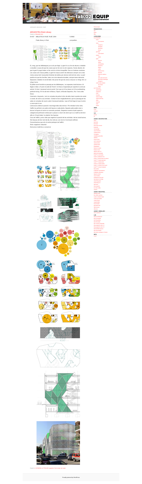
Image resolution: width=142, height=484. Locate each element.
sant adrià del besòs (102, 77)
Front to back (57, 468)
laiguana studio (97, 174)
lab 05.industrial (97, 218)
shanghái (100, 46)
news (95, 109)
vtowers (95, 189)
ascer (95, 120)
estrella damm (97, 144)
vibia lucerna (96, 207)
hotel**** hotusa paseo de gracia (101, 158)
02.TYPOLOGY (45, 468)
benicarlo (96, 123)
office (97, 100)
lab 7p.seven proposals (99, 223)
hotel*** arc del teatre (98, 154)
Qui (34, 23)
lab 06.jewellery (97, 220)
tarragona (100, 81)
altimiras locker (97, 193)
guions (95, 114)
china (97, 43)
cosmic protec (97, 200)
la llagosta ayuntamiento (99, 170)
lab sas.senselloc (97, 230)
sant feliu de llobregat (103, 79)
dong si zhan (97, 139)
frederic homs (97, 149)
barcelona (100, 65)
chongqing (96, 134)
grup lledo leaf (97, 205)
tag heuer (96, 184)
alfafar (99, 62)
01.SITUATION (38, 468)
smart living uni (97, 182)
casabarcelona (97, 132)
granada (100, 72)
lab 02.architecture (98, 216)
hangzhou (100, 44)
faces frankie (96, 203)
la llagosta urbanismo (98, 172)
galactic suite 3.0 (97, 151)
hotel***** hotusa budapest (100, 167)
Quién (37, 23)
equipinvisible (97, 202)
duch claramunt (97, 141)
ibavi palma (96, 168)
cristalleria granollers (98, 135)
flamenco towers (97, 148)
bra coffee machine (98, 195)
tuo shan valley (97, 187)
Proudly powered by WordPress (71, 477)
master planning (99, 98)
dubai (99, 86)
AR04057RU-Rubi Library (40, 32)
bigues (99, 67)
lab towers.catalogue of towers (100, 232)
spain (64, 468)
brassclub (96, 127)
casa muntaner (97, 130)
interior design (99, 96)
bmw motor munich (98, 125)
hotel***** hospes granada (100, 160)
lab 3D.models (97, 221)
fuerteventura (101, 70)
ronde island (101, 53)
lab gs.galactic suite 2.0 (99, 226)
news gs (95, 111)
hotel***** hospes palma (99, 163)
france (99, 50)
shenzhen (100, 48)
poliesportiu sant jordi (98, 177)
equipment (51, 468)
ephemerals (98, 89)
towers (97, 105)
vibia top (96, 208)
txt (94, 116)
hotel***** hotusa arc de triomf (100, 165)
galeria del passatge (98, 153)
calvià (99, 69)
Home (31, 23)
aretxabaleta (101, 63)
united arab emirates (100, 82)
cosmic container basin (99, 196)
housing (98, 95)
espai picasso (97, 142)
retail (97, 103)
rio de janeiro (101, 41)
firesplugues (96, 146)
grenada (98, 51)
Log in (95, 235)
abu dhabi (100, 84)
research (98, 102)
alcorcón (100, 60)
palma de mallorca (102, 74)
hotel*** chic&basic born (99, 156)
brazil (97, 39)
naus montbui (97, 175)
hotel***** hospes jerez (99, 161)
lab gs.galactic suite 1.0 (99, 225)
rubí (62, 468)
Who (41, 23)
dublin (99, 56)
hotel (97, 93)
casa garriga (96, 129)
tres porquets (97, 186)
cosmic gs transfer (98, 198)
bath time (96, 122)
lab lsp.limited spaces (98, 228)
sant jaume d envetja (98, 179)
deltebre (95, 137)
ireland (97, 55)
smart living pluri (97, 180)
